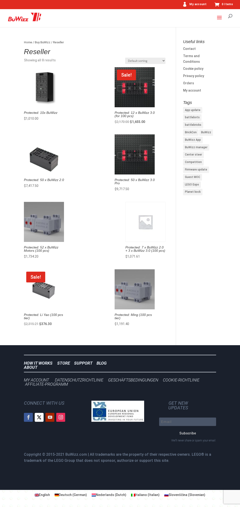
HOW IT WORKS (38, 363)
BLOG (103, 363)
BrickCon (191, 132)
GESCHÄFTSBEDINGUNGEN (133, 379)
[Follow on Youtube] (49, 417)
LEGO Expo (192, 184)
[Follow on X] (39, 417)
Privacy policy (193, 76)
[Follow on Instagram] (60, 417)
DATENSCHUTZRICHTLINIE (79, 379)
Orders (188, 83)
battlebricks (193, 124)
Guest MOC (192, 177)
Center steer (193, 154)
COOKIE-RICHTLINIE (181, 379)
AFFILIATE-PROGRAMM (46, 384)
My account (197, 4)
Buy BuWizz (42, 42)
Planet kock (193, 191)
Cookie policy (193, 68)
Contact (189, 49)
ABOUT (31, 367)
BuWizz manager (196, 147)
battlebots (192, 117)
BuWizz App (193, 139)
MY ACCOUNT (36, 379)
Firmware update (196, 169)
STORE (65, 363)
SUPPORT (84, 363)
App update (192, 110)
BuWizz (206, 132)
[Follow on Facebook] (28, 417)
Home (28, 42)
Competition (193, 162)
